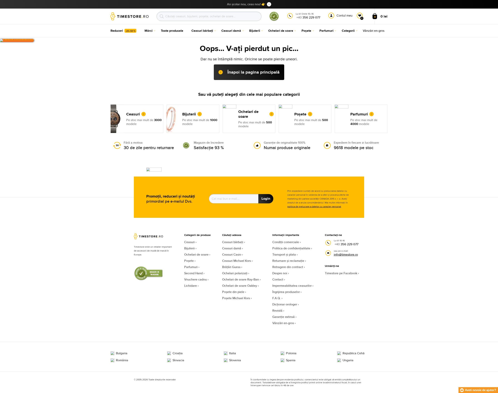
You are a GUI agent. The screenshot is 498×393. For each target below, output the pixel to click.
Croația (178, 353)
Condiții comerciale (285, 242)
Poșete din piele (233, 292)
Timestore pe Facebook (341, 273)
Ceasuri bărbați (232, 242)
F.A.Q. (276, 298)
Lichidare (190, 285)
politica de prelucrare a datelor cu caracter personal (314, 206)
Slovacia (178, 360)
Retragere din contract (287, 267)
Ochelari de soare (196, 254)
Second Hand (193, 273)
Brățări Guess (231, 267)
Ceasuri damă (231, 248)
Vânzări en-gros (283, 323)
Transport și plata (284, 254)
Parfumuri (191, 267)
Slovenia (235, 360)
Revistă (277, 310)
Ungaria (348, 360)
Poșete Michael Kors (236, 298)
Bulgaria (121, 353)
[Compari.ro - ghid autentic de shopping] (274, 20)
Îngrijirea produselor (286, 292)
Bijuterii (189, 248)
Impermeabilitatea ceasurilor (292, 285)
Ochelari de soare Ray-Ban (240, 279)
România (122, 360)
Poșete (189, 260)
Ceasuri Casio (231, 254)
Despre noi (279, 273)
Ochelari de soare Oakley (239, 285)
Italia (232, 353)
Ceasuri (189, 242)
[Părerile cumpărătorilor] (17, 40)
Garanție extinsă (283, 317)
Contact (277, 279)
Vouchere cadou (195, 279)
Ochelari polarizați (234, 273)
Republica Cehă (354, 353)
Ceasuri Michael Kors (236, 260)
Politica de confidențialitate (291, 248)
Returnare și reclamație (288, 260)
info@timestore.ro (346, 254)
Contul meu (344, 15)
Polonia (291, 353)
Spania (290, 360)
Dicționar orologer (284, 304)
